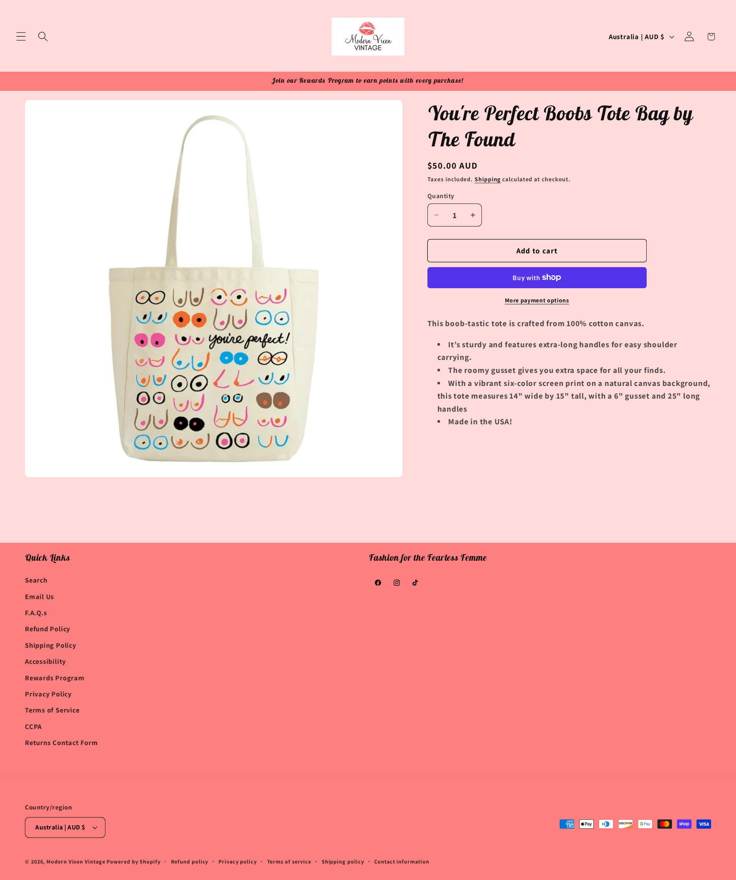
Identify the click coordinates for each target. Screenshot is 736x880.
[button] (21, 37)
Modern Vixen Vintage (75, 861)
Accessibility (45, 661)
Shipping (488, 179)
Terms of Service (52, 709)
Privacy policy (238, 861)
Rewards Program (55, 677)
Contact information (401, 861)
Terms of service (289, 861)
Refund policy (190, 861)
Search (36, 579)
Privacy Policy (48, 693)
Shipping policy (343, 861)
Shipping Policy (50, 645)
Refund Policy (47, 628)
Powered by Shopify (133, 861)
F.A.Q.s (36, 612)
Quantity (441, 195)
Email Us (39, 596)
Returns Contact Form (61, 742)
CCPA (33, 726)
